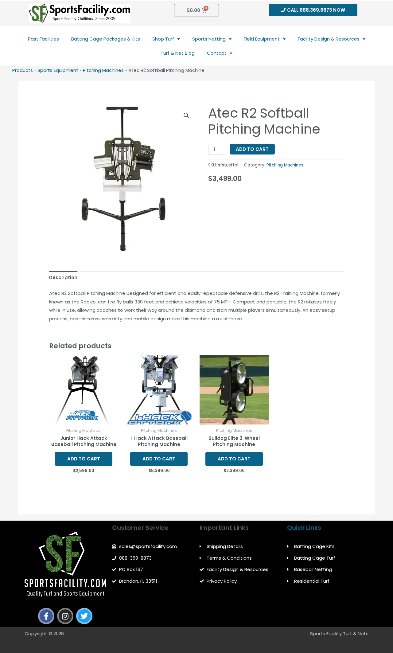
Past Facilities (43, 39)
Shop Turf (163, 39)
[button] (186, 115)
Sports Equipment (57, 70)
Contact (217, 53)
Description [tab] (63, 277)
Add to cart (252, 149)
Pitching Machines (103, 70)
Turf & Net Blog (178, 53)
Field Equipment (262, 39)
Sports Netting (209, 39)
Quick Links (304, 527)
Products (22, 70)
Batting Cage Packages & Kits (105, 39)
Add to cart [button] (83, 459)
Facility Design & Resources (329, 39)
